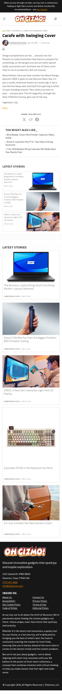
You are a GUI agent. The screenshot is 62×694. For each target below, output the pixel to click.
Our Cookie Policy (11, 604)
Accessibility (8, 600)
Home (7, 31)
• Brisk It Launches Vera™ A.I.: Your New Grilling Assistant (29, 143)
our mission (42, 9)
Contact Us (38, 597)
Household (17, 31)
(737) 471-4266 (9, 582)
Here (4, 107)
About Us (7, 597)
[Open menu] (4, 19)
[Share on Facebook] (37, 119)
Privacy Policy (40, 600)
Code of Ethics (9, 608)
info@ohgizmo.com (12, 585)
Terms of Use (39, 604)
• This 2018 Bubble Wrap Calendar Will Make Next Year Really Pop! (31, 151)
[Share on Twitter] (24, 119)
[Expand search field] (55, 18)
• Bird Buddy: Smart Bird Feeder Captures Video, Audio (30, 136)
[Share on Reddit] (31, 119)
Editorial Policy (41, 608)
